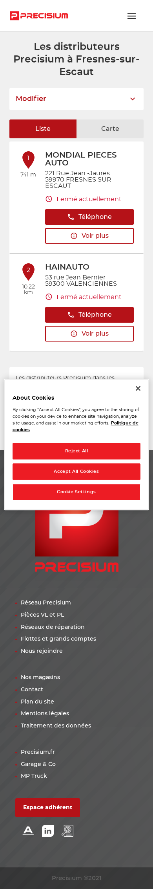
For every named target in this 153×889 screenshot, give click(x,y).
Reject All (76, 451)
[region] (76, 444)
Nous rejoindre (42, 651)
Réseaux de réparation (53, 627)
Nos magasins (40, 677)
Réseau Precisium (46, 603)
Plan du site (37, 702)
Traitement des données (56, 726)
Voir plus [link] (95, 236)
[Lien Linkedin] (48, 831)
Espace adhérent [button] (47, 807)
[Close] (138, 388)
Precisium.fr (38, 752)
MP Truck (34, 776)
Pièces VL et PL (42, 615)
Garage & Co (38, 764)
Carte (110, 129)
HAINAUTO (67, 267)
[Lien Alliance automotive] (28, 831)
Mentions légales (45, 713)
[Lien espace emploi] (67, 831)
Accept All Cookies (76, 471)
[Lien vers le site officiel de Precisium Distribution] (38, 15)
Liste (43, 129)
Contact (32, 689)
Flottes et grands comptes (58, 639)
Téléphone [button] (95, 217)
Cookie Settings (76, 492)
